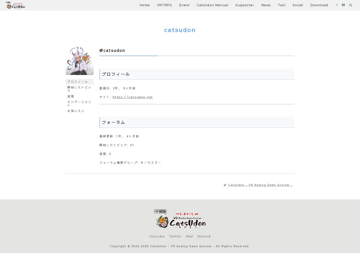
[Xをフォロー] (336, 5)
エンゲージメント (79, 103)
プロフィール (77, 81)
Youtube (157, 236)
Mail (189, 236)
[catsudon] (80, 77)
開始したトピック (79, 89)
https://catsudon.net (133, 97)
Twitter (175, 236)
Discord (204, 236)
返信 (70, 96)
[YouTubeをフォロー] (343, 5)
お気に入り (76, 111)
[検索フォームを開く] (350, 5)
